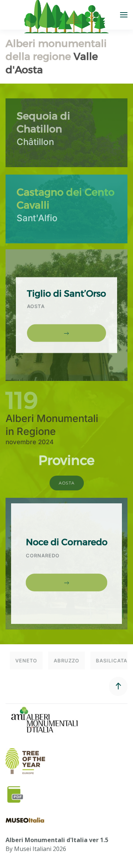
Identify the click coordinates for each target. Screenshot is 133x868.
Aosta (67, 483)
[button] (123, 15)
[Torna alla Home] (66, 15)
